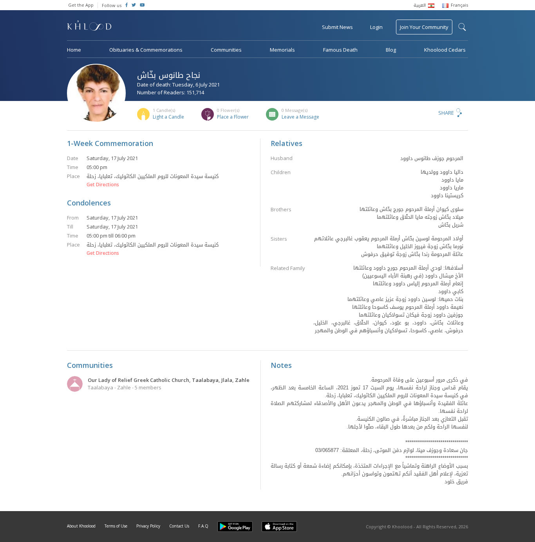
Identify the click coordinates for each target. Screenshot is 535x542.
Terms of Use (116, 526)
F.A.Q (203, 526)
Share (446, 112)
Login (376, 27)
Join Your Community (424, 27)
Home (74, 49)
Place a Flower (233, 116)
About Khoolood (81, 526)
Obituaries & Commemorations (146, 49)
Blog (391, 49)
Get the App (81, 5)
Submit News (337, 27)
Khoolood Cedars (445, 49)
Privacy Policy (148, 526)
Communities (226, 49)
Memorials (282, 49)
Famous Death (340, 49)
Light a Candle (168, 116)
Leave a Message (300, 116)
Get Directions (103, 185)
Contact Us (179, 526)
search (462, 27)
